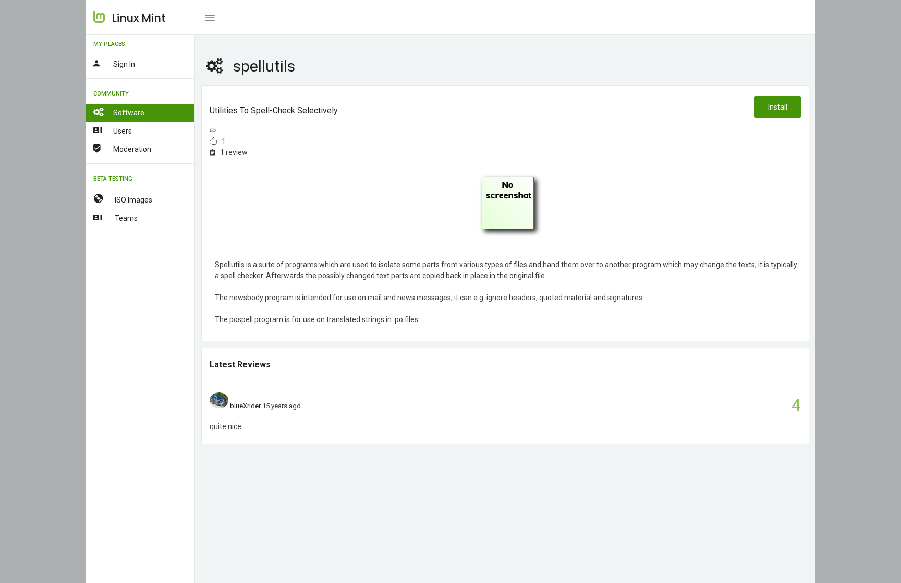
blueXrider (245, 406)
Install (777, 107)
